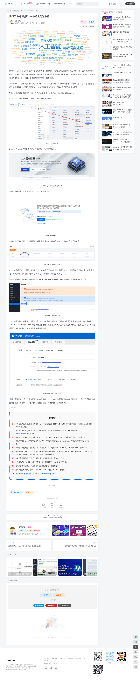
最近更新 (112, 12)
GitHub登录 (66, 605)
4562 (22, 530)
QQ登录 (40, 605)
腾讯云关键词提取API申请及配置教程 (29, 16)
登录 (110, 4)
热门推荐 (105, 12)
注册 (115, 4)
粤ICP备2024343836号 (51, 663)
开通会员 (131, 3)
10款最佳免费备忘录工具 (121, 32)
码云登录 (52, 605)
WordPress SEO (27, 11)
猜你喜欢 (119, 12)
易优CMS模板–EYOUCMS (122, 72)
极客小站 (18, 21)
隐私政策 (62, 658)
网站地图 (46, 658)
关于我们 (70, 658)
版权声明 (54, 658)
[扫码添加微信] (135, 657)
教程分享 (16, 11)
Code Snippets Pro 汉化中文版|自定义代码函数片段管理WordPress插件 (122, 97)
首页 (9, 11)
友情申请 (78, 658)
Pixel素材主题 (118, 117)
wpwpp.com (27, 473)
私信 (92, 22)
